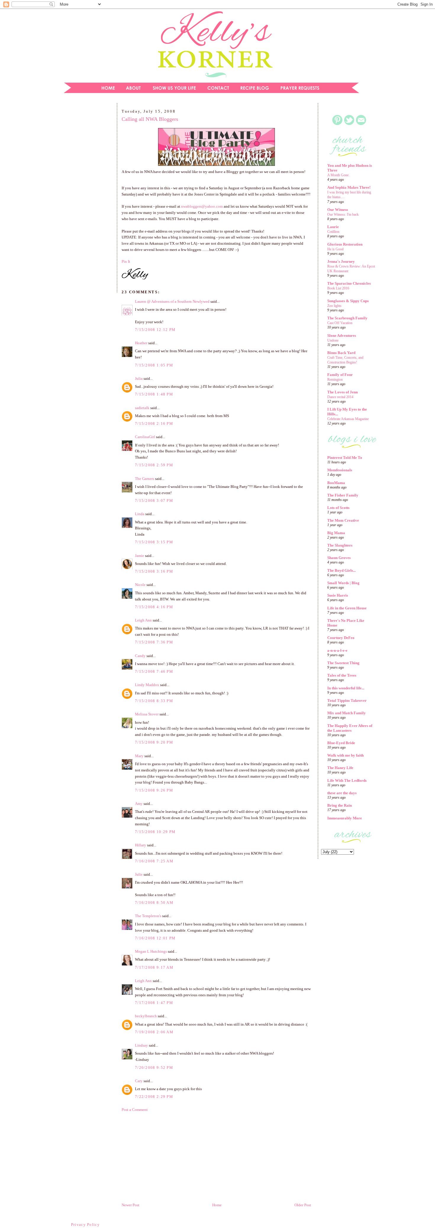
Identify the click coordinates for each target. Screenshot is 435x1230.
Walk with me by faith (345, 755)
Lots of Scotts (338, 507)
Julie (139, 874)
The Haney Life (340, 767)
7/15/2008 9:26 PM (154, 790)
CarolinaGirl (145, 437)
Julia (139, 378)
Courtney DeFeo (341, 637)
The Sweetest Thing (343, 663)
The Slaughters (339, 545)
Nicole (140, 584)
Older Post (302, 1205)
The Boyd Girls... (341, 570)
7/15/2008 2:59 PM (154, 465)
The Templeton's (148, 916)
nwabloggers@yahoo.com (202, 206)
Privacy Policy (85, 1224)
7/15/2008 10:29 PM (155, 831)
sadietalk (142, 408)
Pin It (126, 261)
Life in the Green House (347, 608)
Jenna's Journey (341, 261)
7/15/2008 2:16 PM (154, 423)
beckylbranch (146, 1016)
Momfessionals (339, 470)
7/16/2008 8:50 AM (154, 902)
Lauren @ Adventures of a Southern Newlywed (172, 301)
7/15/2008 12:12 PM (155, 329)
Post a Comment (135, 1109)
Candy (140, 656)
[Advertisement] (86, 200)
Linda (139, 514)
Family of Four (340, 374)
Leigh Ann (143, 620)
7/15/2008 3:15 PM (154, 542)
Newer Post (130, 1205)
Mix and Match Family (346, 713)
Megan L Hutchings (151, 951)
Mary (139, 756)
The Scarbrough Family (347, 318)
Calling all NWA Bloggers (150, 119)
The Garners (144, 478)
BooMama (336, 483)
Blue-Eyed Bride (341, 743)
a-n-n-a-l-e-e (337, 650)
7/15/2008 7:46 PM (154, 671)
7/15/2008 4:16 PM (154, 607)
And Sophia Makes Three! (348, 187)
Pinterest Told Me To (344, 457)
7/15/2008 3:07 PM (154, 500)
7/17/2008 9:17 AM (154, 967)
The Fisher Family (342, 495)
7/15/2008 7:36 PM (154, 642)
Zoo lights (334, 306)
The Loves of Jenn (342, 392)
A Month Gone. (338, 175)
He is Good (335, 249)
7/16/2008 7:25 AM (154, 861)
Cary (139, 1081)
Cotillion (333, 232)
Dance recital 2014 (340, 397)
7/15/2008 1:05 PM (154, 365)
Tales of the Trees (341, 675)
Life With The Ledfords (347, 780)
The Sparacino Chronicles (349, 283)
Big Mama (336, 533)
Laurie (333, 227)
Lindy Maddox (147, 685)
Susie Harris (337, 595)
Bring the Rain (339, 805)
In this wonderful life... (345, 688)
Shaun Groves (339, 557)
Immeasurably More (344, 818)
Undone (333, 340)
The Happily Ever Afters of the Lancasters (349, 728)
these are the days (342, 793)
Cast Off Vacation (339, 323)
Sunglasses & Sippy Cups (348, 301)
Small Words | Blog (343, 583)
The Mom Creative (343, 520)
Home (217, 1205)
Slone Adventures (341, 335)
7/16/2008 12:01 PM (155, 938)
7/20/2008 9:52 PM (154, 1067)
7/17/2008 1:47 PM (154, 1002)
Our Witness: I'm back (343, 214)
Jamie (139, 555)
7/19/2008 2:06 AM (154, 1032)
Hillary (140, 845)
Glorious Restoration (344, 244)
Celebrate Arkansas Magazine (348, 419)
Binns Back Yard (341, 352)
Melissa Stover (147, 714)
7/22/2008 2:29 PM (154, 1096)
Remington (335, 379)
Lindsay (141, 1045)
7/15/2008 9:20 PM (154, 742)
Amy (139, 803)
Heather (141, 343)
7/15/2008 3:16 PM (154, 571)
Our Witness (337, 209)
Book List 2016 (338, 288)
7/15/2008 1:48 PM (154, 394)
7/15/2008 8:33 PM (154, 701)
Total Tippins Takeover (347, 700)
